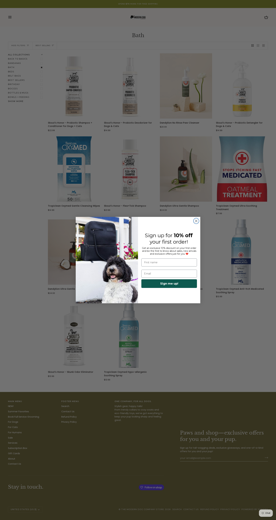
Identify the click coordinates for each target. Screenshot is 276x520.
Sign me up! (169, 283)
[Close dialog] (196, 221)
